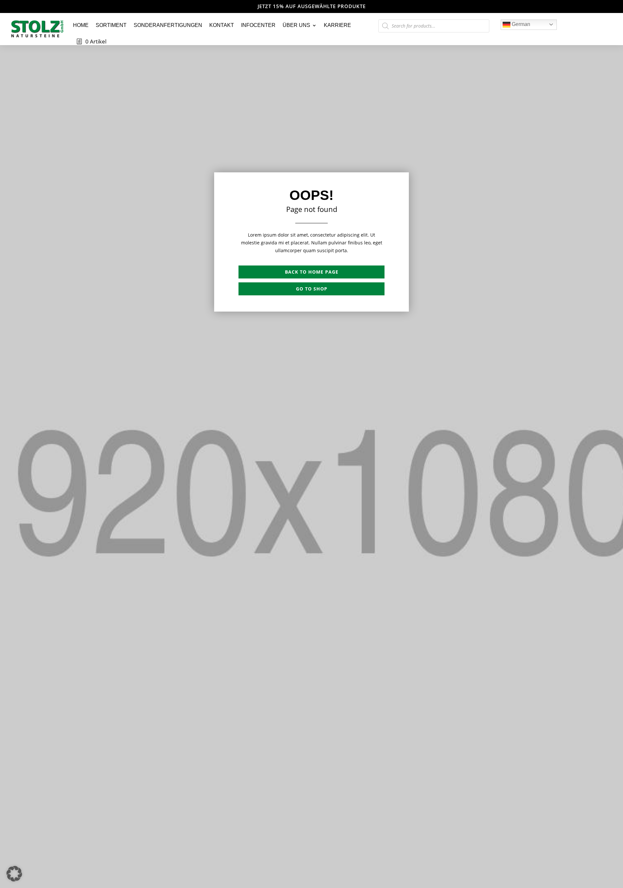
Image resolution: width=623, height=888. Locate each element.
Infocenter (258, 25)
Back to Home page (311, 272)
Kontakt (221, 25)
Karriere (337, 25)
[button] (14, 873)
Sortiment (111, 25)
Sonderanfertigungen (168, 25)
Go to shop (311, 289)
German (520, 24)
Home (81, 25)
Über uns (296, 25)
